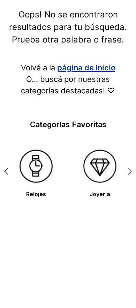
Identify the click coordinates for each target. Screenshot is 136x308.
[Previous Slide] (6, 171)
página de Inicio (86, 67)
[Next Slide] (130, 171)
